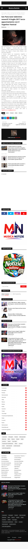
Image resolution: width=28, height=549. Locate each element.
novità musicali (14, 427)
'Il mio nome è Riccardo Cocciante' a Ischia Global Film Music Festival (16, 164)
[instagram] (17, 213)
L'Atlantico (16, 468)
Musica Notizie (14, 8)
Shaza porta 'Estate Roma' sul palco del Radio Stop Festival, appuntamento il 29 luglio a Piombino (17, 325)
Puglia (8, 12)
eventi (7, 113)
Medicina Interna (5, 470)
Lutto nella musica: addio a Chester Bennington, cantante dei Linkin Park (17, 303)
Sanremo (14, 408)
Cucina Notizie (4, 459)
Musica (20, 113)
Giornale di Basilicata (18, 461)
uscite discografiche (14, 429)
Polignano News (17, 473)
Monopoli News (17, 470)
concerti (14, 420)
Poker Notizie (4, 473)
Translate (6, 295)
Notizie (14, 404)
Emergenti (14, 390)
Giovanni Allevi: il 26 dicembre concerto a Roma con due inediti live (17, 314)
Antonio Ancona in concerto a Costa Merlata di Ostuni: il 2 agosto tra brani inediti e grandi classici (17, 158)
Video (14, 418)
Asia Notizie (3, 455)
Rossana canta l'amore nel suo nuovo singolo (17, 309)
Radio (14, 406)
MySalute (16, 472)
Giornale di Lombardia (6, 463)
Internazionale (14, 395)
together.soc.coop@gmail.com (8, 110)
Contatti (19, 537)
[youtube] (24, 213)
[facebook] (4, 213)
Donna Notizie (17, 459)
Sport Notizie (4, 475)
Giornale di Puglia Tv (5, 464)
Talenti (14, 411)
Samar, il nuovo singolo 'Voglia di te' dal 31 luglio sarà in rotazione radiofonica (16, 333)
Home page (3, 12)
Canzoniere (14, 388)
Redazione (4, 27)
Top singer (14, 413)
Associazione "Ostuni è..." (19, 455)
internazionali (14, 425)
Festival (11, 113)
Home (9, 537)
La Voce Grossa (4, 468)
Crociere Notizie (17, 457)
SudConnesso (17, 475)
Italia (16, 113)
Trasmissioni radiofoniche (14, 415)
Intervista (14, 397)
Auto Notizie (4, 457)
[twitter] (11, 213)
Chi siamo (14, 537)
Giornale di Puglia (18, 463)
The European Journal (6, 477)
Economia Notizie (5, 461)
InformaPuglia (17, 464)
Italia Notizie (17, 466)
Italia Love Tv (4, 466)
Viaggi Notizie (17, 477)
